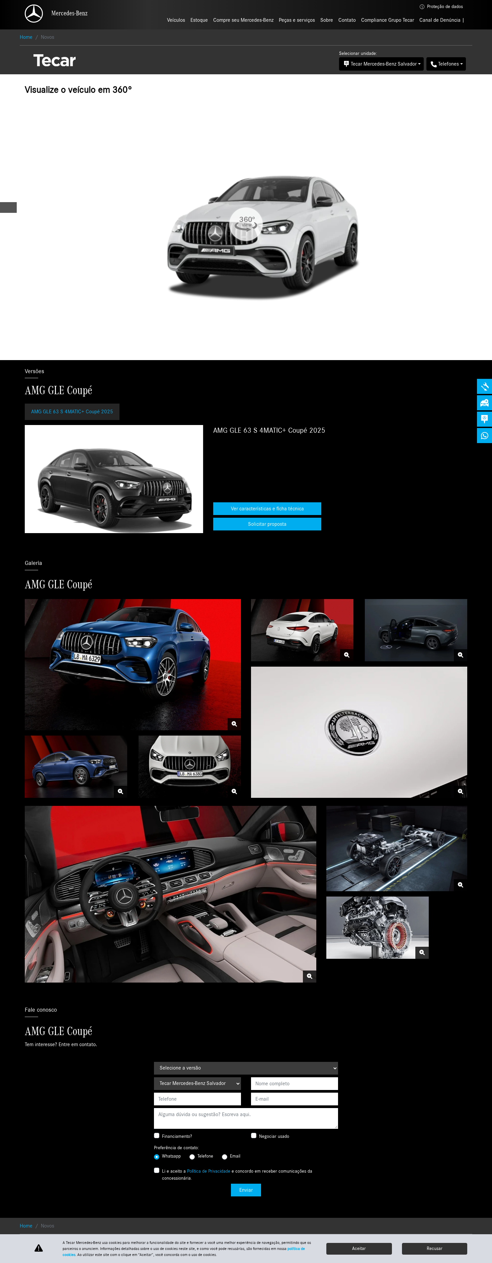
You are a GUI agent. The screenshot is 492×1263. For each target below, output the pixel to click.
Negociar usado (274, 1136)
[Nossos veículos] (484, 402)
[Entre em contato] (484, 419)
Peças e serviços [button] (297, 20)
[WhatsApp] (484, 435)
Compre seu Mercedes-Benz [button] (243, 20)
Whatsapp (171, 1156)
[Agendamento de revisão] (484, 386)
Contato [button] (347, 20)
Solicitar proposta (267, 524)
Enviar (246, 1190)
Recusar (434, 1248)
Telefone (205, 1156)
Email (235, 1156)
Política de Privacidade (208, 1171)
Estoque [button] (199, 20)
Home (26, 37)
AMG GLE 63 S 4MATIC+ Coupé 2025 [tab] (72, 411)
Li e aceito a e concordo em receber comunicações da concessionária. (237, 1175)
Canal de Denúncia (440, 20)
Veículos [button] (176, 20)
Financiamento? (177, 1136)
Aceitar (359, 1248)
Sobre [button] (326, 20)
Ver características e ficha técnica (267, 508)
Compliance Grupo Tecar (387, 20)
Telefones (448, 64)
